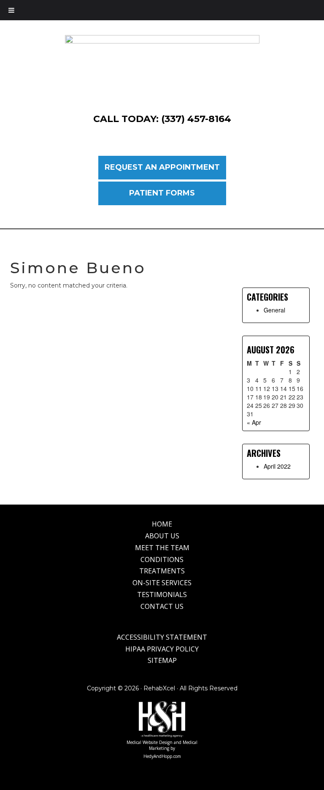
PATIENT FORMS (162, 193)
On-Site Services (162, 582)
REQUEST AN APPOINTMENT (162, 167)
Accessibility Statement (162, 637)
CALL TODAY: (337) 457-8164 (162, 119)
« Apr (254, 422)
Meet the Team (162, 547)
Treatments (162, 571)
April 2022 (277, 466)
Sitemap (162, 660)
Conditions (162, 559)
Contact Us (162, 606)
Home (162, 524)
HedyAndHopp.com (162, 756)
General (274, 310)
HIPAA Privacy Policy (162, 649)
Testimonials (162, 594)
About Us (162, 535)
